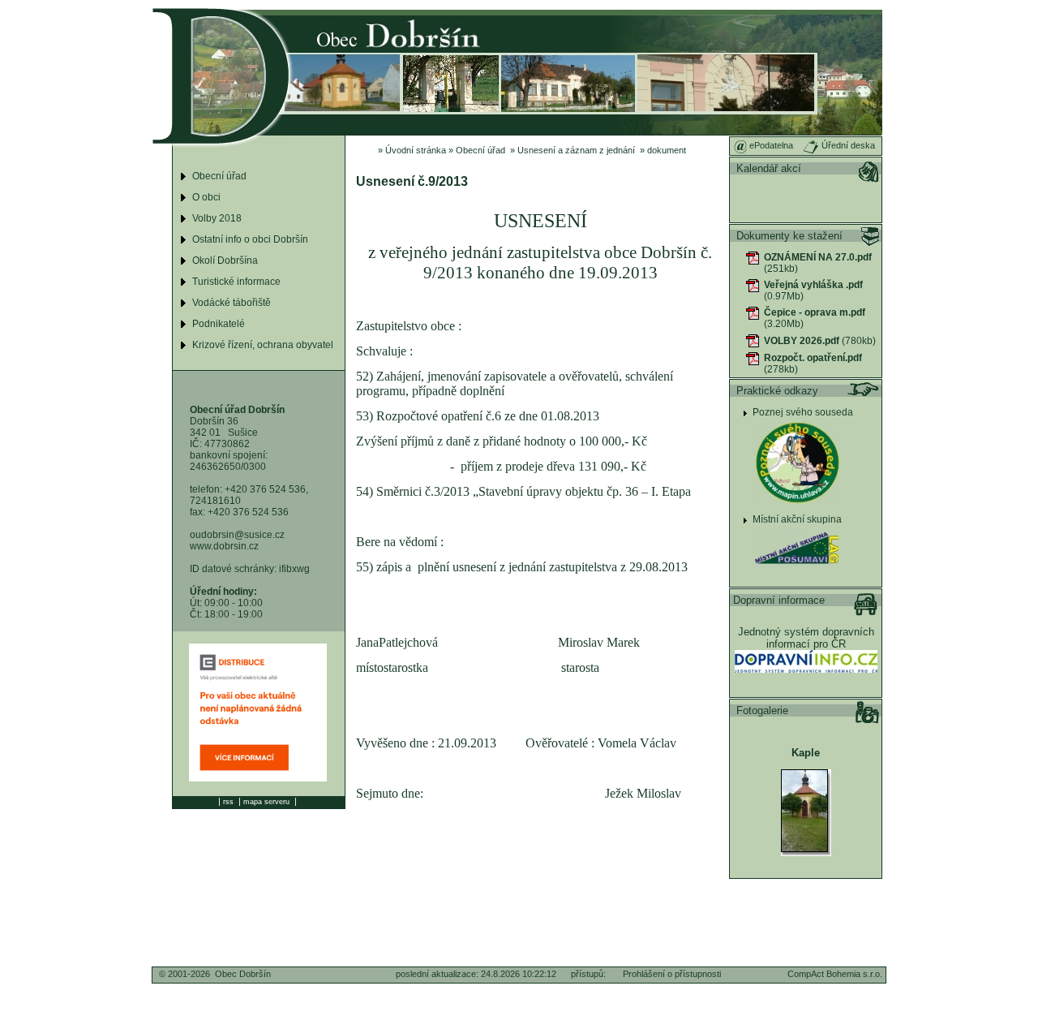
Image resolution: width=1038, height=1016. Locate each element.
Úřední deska (847, 145)
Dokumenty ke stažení (789, 236)
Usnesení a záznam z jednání (576, 150)
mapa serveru (266, 802)
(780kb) (820, 341)
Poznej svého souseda (803, 412)
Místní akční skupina (797, 519)
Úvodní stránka (415, 150)
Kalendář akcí (768, 168)
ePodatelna (770, 145)
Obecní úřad (480, 150)
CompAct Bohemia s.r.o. (834, 974)
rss (228, 802)
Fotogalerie (762, 710)
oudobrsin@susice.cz (237, 534)
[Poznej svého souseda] (797, 505)
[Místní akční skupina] (797, 569)
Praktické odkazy (777, 391)
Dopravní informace (779, 600)
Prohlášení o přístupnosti (672, 974)
